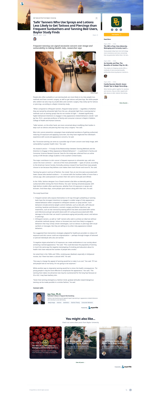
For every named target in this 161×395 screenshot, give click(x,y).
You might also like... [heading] (80, 318)
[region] (65, 164)
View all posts (80, 362)
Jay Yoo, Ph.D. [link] (54, 294)
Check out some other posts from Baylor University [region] (80, 322)
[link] (34, 39)
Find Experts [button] (115, 34)
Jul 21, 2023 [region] (38, 35)
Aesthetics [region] (66, 302)
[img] (34, 39)
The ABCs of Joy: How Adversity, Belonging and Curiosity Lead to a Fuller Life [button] (116, 48)
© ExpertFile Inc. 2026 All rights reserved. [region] (39, 390)
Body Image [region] (51, 302)
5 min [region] (114, 44)
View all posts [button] (124, 103)
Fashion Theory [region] (75, 302)
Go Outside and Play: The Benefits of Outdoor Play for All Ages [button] (115, 65)
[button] (112, 30)
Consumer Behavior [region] (87, 302)
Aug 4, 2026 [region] (107, 44)
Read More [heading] (107, 39)
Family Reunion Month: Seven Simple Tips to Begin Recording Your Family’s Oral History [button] (115, 86)
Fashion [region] (59, 302)
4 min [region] (44, 35)
